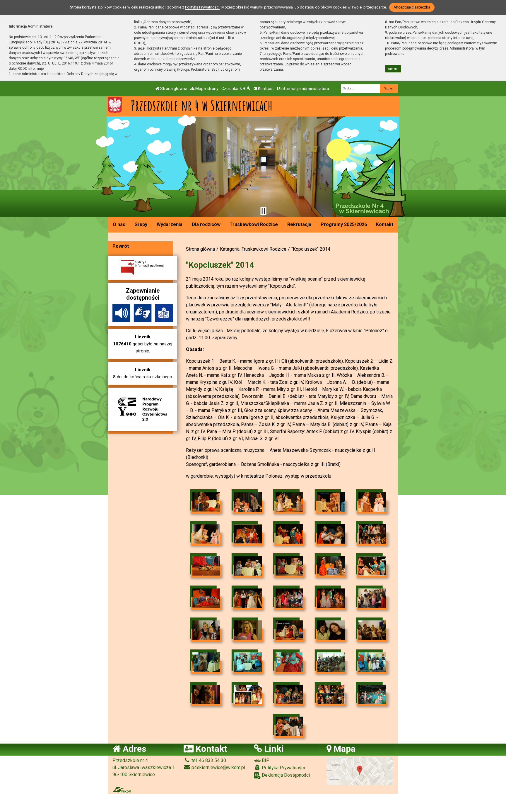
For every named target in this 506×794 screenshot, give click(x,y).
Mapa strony (206, 88)
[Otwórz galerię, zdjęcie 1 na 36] (206, 502)
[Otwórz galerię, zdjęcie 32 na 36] (248, 694)
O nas (119, 224)
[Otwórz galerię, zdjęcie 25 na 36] (372, 630)
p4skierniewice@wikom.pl (217, 767)
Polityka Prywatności (283, 768)
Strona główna (173, 88)
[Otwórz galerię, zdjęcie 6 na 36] (206, 534)
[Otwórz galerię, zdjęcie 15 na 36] (372, 566)
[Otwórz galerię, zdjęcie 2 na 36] (248, 502)
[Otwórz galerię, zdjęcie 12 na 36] (248, 566)
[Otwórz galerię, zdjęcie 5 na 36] (372, 502)
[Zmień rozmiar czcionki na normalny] (240, 88)
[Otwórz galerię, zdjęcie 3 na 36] (289, 502)
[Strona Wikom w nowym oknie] (121, 790)
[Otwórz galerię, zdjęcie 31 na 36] (206, 694)
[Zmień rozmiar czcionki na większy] (244, 88)
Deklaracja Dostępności (285, 775)
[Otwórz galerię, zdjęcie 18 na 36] (289, 598)
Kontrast (265, 88)
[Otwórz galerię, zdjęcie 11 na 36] (206, 566)
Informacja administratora (304, 88)
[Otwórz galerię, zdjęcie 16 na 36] (206, 598)
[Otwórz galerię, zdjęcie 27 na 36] (248, 662)
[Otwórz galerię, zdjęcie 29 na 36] (331, 662)
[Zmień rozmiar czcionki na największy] (248, 88)
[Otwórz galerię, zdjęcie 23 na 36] (289, 630)
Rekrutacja (299, 224)
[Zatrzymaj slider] (263, 211)
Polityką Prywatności (202, 7)
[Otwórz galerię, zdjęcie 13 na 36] (289, 566)
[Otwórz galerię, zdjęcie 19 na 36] (331, 598)
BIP (265, 760)
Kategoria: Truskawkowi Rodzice (253, 249)
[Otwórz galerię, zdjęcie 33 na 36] (289, 694)
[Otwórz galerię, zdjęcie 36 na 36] (289, 726)
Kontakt (384, 224)
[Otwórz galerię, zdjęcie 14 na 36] (331, 566)
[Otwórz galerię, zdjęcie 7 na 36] (248, 534)
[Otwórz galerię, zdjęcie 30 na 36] (372, 662)
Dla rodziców (206, 224)
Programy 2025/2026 (344, 224)
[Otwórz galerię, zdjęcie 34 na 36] (331, 694)
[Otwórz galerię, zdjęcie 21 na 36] (206, 630)
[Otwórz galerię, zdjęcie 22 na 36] (248, 630)
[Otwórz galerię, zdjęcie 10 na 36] (372, 534)
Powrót (120, 246)
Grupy (140, 224)
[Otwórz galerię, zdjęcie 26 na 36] (206, 662)
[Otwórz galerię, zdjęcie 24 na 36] (331, 630)
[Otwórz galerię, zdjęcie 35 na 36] (372, 694)
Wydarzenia (169, 224)
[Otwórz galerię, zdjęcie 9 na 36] (331, 534)
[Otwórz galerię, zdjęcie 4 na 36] (331, 502)
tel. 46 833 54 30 (208, 760)
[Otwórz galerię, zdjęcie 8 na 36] (289, 534)
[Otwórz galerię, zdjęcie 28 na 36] (289, 662)
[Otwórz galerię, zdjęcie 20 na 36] (372, 598)
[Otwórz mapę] (360, 770)
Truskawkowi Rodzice (254, 224)
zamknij (393, 68)
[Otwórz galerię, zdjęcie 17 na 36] (248, 598)
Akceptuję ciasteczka (412, 7)
